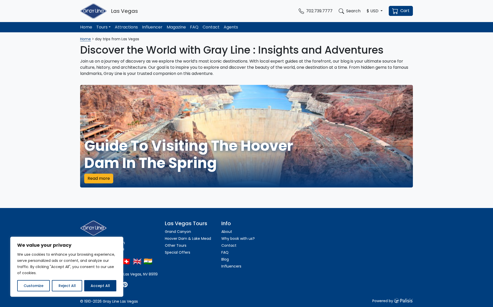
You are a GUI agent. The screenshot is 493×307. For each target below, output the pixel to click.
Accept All (100, 285)
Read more (99, 178)
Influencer (152, 27)
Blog (225, 259)
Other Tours (176, 245)
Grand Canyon (178, 231)
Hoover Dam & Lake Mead (188, 238)
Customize (33, 285)
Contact (211, 27)
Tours (102, 27)
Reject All (67, 285)
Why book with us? (238, 238)
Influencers (231, 266)
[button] (375, 11)
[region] (66, 267)
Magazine (176, 27)
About (226, 231)
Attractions (126, 27)
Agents (231, 27)
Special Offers (177, 252)
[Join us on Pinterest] (125, 284)
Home (86, 27)
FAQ (194, 27)
